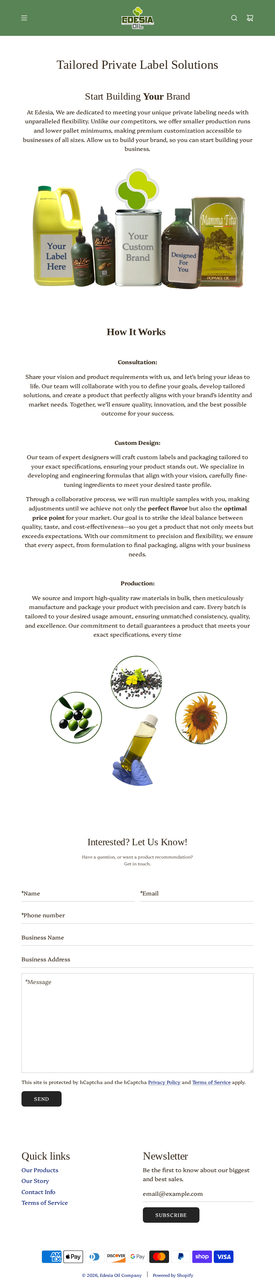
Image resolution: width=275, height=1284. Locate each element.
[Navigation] (24, 18)
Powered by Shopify (173, 1275)
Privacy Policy (164, 1082)
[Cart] (250, 18)
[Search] (234, 18)
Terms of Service (211, 1082)
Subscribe (171, 1214)
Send (41, 1098)
